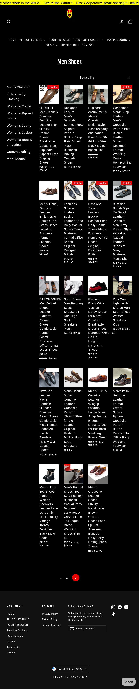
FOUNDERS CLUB (59, 40)
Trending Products (87, 40)
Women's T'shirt (19, 106)
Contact (88, 45)
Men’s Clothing (18, 87)
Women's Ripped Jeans (20, 116)
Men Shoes (16, 159)
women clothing (19, 152)
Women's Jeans (19, 125)
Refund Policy (50, 619)
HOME (12, 40)
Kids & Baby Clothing (16, 96)
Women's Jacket (19, 132)
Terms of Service (51, 625)
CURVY (50, 45)
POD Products (117, 40)
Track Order (69, 45)
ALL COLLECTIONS (31, 40)
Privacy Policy (50, 613)
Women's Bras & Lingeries (19, 142)
